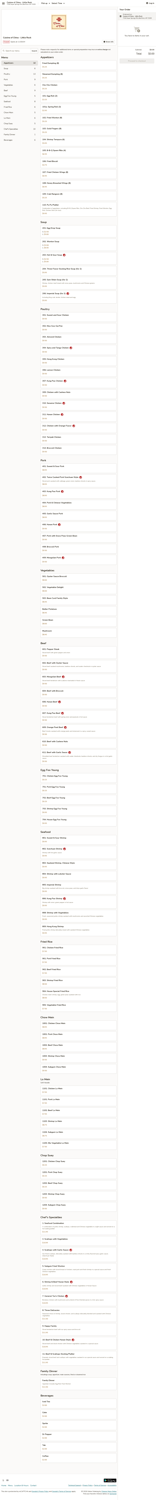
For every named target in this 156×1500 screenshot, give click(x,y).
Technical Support (74, 1485)
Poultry (19, 74)
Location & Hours (21, 1485)
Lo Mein (19, 118)
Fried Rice (19, 107)
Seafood (19, 101)
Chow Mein (19, 112)
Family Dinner (19, 134)
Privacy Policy (88, 1485)
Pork (19, 79)
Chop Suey (19, 123)
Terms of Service (100, 1485)
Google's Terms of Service (61, 1491)
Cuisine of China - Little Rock (19, 2)
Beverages (19, 140)
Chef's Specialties (19, 129)
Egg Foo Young (19, 96)
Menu (10, 1485)
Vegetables (19, 85)
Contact (33, 1485)
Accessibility (112, 1485)
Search (34, 51)
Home (3, 1485)
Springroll (113, 1494)
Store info (109, 42)
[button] (78, 65)
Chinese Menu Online (109, 1491)
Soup (19, 68)
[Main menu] (3, 3)
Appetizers (19, 63)
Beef (19, 90)
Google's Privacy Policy (40, 1491)
